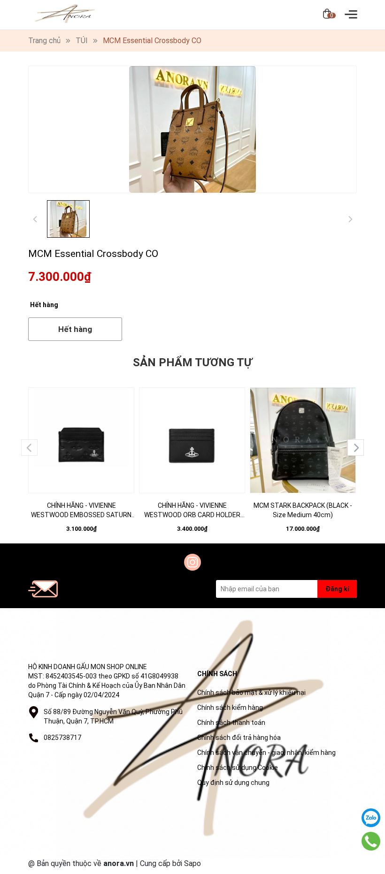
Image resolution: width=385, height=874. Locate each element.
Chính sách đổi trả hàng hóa (239, 737)
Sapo (192, 863)
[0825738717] (371, 841)
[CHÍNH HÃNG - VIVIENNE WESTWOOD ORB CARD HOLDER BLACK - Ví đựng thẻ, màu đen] (192, 440)
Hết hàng (75, 329)
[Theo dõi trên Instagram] (192, 562)
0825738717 (62, 737)
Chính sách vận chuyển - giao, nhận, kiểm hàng (266, 752)
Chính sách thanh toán (231, 722)
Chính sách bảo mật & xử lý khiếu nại (251, 692)
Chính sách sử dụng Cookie (237, 767)
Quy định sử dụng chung (233, 782)
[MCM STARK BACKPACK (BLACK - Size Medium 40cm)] (302, 440)
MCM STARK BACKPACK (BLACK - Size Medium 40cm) (303, 510)
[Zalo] (371, 817)
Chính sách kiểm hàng (230, 707)
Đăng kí (337, 589)
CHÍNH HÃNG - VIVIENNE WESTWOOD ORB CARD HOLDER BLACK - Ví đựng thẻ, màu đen (192, 511)
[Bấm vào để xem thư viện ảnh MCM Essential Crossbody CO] (192, 129)
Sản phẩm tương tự (192, 362)
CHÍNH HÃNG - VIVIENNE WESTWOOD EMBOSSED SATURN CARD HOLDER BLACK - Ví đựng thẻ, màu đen (81, 511)
